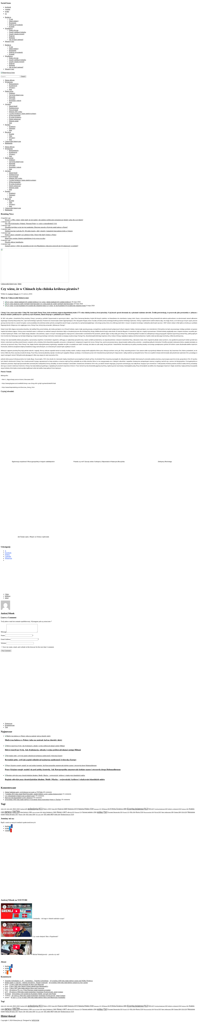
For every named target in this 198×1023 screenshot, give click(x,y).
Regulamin (12, 23)
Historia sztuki (13, 121)
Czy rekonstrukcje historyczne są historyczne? (20, 796)
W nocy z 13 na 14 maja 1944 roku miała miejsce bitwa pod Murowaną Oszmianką (38, 997)
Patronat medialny (89, 812)
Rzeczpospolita (149, 812)
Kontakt (11, 26)
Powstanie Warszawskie (115, 812)
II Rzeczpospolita (14, 115)
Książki (11, 134)
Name (3, 635)
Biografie (12, 97)
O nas (11, 19)
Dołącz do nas (13, 30)
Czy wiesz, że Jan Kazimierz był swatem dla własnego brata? (66, 305)
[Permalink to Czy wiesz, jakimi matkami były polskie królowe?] (22, 302)
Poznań (126, 812)
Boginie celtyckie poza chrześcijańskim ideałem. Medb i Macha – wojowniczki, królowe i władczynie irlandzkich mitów (55, 779)
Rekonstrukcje (13, 84)
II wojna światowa (15, 117)
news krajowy (26, 812)
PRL (133, 812)
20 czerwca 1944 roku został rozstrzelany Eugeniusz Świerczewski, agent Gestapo (36, 992)
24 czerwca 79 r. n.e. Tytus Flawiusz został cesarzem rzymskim (30, 990)
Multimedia (8, 143)
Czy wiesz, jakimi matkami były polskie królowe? (55, 302)
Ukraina (177, 812)
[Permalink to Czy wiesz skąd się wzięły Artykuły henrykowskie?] (22, 304)
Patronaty (12, 128)
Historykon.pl (8, 1016)
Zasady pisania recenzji (16, 34)
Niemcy (62, 812)
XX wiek (49, 814)
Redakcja (8, 17)
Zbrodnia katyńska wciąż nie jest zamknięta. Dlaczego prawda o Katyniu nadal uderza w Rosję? (36, 227)
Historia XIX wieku (15, 112)
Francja (63, 809)
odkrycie (71, 812)
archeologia (35, 808)
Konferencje (13, 86)
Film (10, 136)
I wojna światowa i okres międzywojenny (22, 113)
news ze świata (37, 812)
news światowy (49, 812)
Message (3, 632)
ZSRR (57, 814)
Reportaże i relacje (15, 100)
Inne (10, 89)
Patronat (78, 812)
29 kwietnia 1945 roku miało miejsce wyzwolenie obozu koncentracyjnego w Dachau (33, 799)
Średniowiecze (14, 108)
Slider (19, 284)
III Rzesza (106, 809)
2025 (16, 809)
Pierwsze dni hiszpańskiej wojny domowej (19, 798)
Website (3, 643)
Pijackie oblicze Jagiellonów (14, 242)
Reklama (12, 38)
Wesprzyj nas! (9, 41)
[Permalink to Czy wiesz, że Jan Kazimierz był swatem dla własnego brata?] (25, 305)
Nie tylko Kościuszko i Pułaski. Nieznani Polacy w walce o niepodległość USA (31, 223)
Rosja (140, 812)
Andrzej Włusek (13, 294)
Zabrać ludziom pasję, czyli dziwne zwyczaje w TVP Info (24, 792)
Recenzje (8, 132)
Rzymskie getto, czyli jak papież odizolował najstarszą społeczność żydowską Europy (40, 760)
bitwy (47, 809)
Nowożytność (13, 110)
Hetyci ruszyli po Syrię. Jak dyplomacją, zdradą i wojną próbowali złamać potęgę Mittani (43, 750)
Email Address (5, 639)
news (12, 811)
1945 (9, 809)
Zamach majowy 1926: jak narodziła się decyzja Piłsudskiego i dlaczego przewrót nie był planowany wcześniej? (41, 246)
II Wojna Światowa (118, 809)
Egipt (54, 809)
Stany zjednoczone (167, 812)
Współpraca (9, 28)
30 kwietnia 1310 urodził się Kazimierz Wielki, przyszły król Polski (34, 994)
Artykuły (8, 104)
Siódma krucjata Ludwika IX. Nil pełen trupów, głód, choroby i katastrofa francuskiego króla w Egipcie (39, 231)
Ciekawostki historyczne (13, 141)
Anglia (23, 809)
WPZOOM (35, 1020)
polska (102, 812)
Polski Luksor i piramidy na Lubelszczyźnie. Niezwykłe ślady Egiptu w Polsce (30, 235)
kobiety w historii (174, 809)
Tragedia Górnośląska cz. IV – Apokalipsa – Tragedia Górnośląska (26, 981)
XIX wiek (30, 814)
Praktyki (12, 36)
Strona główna (9, 80)
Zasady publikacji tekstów (17, 32)
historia (73, 809)
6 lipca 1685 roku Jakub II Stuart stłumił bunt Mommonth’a (28, 986)
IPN (151, 809)
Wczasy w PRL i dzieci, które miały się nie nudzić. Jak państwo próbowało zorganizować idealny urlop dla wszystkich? (44, 220)
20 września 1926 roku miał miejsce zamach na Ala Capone (68, 982)
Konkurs (185, 809)
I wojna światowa (161, 809)
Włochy (22, 814)
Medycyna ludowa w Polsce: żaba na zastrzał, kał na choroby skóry (33, 740)
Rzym (157, 812)
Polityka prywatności (16, 25)
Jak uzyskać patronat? (16, 39)
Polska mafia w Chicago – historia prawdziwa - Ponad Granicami (26, 982)
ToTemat (8, 994)
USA (184, 812)
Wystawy (12, 87)
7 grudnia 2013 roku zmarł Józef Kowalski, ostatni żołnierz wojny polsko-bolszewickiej (33, 794)
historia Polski (86, 809)
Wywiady (12, 99)
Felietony (12, 93)
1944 (3, 809)
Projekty (7, 125)
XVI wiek (39, 814)
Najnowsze (8, 723)
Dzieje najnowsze (15, 119)
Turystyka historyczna (16, 95)
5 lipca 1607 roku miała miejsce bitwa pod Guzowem (26, 988)
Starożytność (13, 106)
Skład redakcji (13, 21)
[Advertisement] (40, 577)
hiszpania (97, 809)
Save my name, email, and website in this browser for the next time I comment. (28, 647)
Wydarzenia (9, 82)
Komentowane (10, 725)
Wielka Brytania (11, 814)
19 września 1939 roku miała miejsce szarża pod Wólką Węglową (71, 981)
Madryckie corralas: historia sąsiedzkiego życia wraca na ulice (25, 238)
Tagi (6, 727)
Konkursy (12, 126)
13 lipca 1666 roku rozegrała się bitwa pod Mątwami (26, 984)
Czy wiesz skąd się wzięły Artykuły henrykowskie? (57, 304)
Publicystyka (9, 91)
